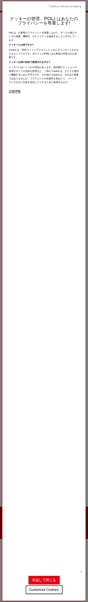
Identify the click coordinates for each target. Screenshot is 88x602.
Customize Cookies (44, 590)
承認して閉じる (44, 580)
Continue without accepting (65, 6)
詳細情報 (15, 91)
